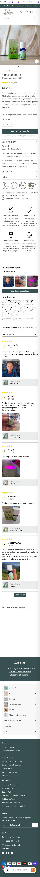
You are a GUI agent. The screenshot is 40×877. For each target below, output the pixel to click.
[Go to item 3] (32, 281)
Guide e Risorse (8, 747)
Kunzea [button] (12, 586)
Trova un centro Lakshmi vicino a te (21, 136)
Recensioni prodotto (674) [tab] (12, 328)
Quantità (6, 119)
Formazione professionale (12, 761)
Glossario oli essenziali (20, 675)
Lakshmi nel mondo (9, 772)
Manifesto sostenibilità (11, 751)
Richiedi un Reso (8, 799)
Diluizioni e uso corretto (20, 671)
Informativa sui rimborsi (11, 803)
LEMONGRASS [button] (15, 437)
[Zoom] (37, 61)
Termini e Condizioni (10, 785)
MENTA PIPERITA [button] (16, 384)
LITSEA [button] (12, 484)
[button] (7, 82)
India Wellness (7, 758)
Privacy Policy (7, 788)
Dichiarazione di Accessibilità (13, 806)
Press (4, 754)
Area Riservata (7, 768)
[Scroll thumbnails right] (35, 281)
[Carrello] (31, 12)
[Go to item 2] (20, 281)
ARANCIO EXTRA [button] (16, 530)
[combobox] (20, 18)
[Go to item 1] (8, 281)
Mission (5, 775)
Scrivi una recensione (20, 291)
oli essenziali (13, 71)
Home (4, 71)
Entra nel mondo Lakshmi (12, 765)
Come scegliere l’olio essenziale (20, 668)
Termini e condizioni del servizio (14, 795)
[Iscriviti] (35, 825)
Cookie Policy (7, 792)
